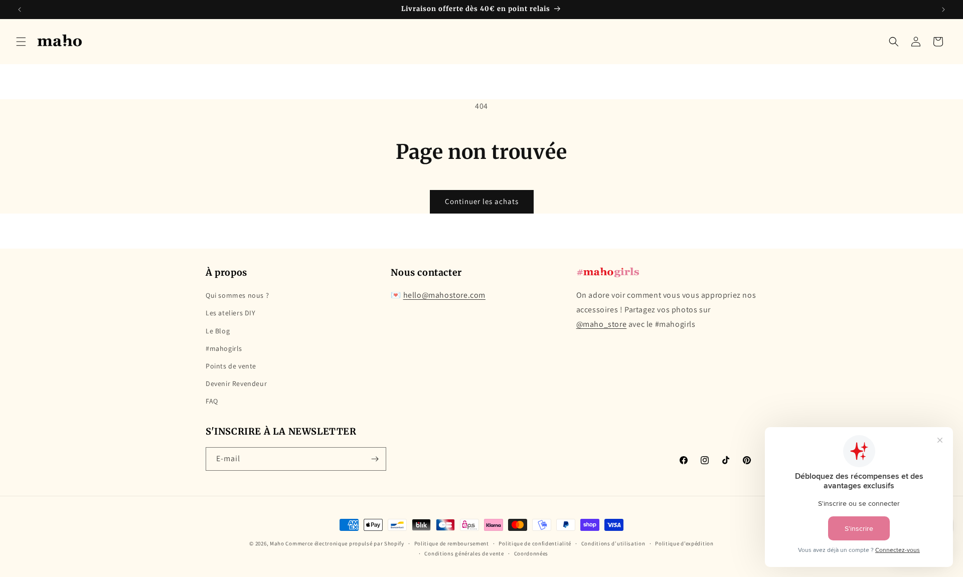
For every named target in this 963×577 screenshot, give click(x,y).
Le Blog (218, 330)
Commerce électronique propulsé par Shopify (344, 543)
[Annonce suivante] (943, 9)
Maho (277, 543)
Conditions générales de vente (464, 553)
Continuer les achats (482, 201)
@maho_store (601, 324)
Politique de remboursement (451, 543)
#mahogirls (224, 348)
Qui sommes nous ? (237, 295)
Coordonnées (531, 553)
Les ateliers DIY (231, 313)
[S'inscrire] (375, 459)
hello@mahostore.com (444, 295)
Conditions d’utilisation (613, 543)
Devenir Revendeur (236, 383)
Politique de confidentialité (535, 543)
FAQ (212, 401)
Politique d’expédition (684, 543)
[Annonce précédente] (20, 9)
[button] (21, 42)
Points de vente (231, 365)
